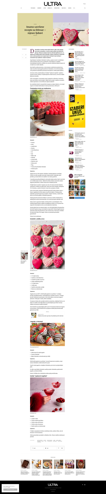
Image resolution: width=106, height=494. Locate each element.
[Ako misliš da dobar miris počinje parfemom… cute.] (71, 193)
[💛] (82, 182)
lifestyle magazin (49, 440)
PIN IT (48, 113)
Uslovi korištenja (53, 489)
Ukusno (35, 24)
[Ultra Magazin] (53, 4)
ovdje (9, 487)
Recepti (42, 314)
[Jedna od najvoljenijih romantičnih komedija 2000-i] (71, 182)
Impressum (53, 491)
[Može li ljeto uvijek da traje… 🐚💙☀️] (82, 187)
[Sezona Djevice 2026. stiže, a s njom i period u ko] (71, 187)
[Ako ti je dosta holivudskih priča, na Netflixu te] (77, 182)
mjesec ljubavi (58, 440)
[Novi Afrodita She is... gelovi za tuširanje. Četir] (77, 187)
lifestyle (44, 440)
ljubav (54, 440)
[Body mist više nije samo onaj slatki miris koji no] (77, 193)
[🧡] (82, 193)
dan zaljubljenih (39, 440)
